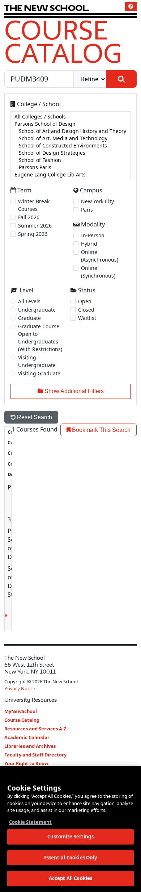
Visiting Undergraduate (37, 361)
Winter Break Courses (34, 205)
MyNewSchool (20, 711)
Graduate (29, 317)
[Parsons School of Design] (70, 124)
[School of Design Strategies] (70, 153)
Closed (86, 309)
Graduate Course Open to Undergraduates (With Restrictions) (40, 338)
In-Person (92, 235)
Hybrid (89, 243)
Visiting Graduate (39, 373)
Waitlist (87, 317)
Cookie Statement (30, 822)
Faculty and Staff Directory (35, 754)
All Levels (29, 301)
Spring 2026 (32, 233)
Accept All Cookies (70, 878)
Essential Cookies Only (70, 857)
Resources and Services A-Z (35, 728)
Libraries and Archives (30, 746)
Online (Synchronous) (98, 271)
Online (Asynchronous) (99, 256)
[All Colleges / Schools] (70, 116)
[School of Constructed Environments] (70, 145)
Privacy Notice (19, 688)
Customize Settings (70, 836)
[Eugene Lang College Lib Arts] (70, 174)
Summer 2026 (35, 225)
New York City (97, 201)
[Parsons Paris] (70, 167)
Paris (87, 209)
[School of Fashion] (70, 160)
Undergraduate (37, 309)
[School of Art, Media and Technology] (70, 138)
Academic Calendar (27, 737)
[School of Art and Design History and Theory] (70, 131)
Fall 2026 (28, 217)
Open (84, 301)
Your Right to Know (26, 763)
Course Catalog (63, 41)
